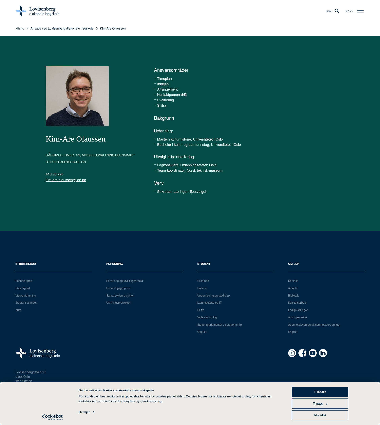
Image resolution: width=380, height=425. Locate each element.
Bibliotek (293, 295)
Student (203, 264)
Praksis (201, 288)
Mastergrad (22, 288)
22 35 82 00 (23, 381)
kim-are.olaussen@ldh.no (66, 179)
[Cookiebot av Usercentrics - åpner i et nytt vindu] (52, 417)
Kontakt (293, 281)
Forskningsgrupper (118, 288)
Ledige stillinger (298, 310)
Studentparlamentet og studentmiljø (219, 324)
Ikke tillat (320, 415)
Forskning (114, 264)
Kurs (18, 310)
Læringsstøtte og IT (209, 302)
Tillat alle (320, 391)
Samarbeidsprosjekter (120, 295)
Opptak (201, 332)
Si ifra (200, 310)
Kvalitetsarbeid (297, 302)
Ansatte (293, 288)
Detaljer (84, 412)
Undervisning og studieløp (213, 295)
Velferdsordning (207, 317)
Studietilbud (25, 264)
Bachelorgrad (23, 281)
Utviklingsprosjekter (118, 302)
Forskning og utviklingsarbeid (124, 281)
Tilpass (318, 403)
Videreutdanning (25, 295)
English (292, 332)
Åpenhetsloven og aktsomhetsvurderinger (314, 324)
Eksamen (203, 281)
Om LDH (293, 264)
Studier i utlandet (26, 302)
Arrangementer (297, 317)
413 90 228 (55, 173)
